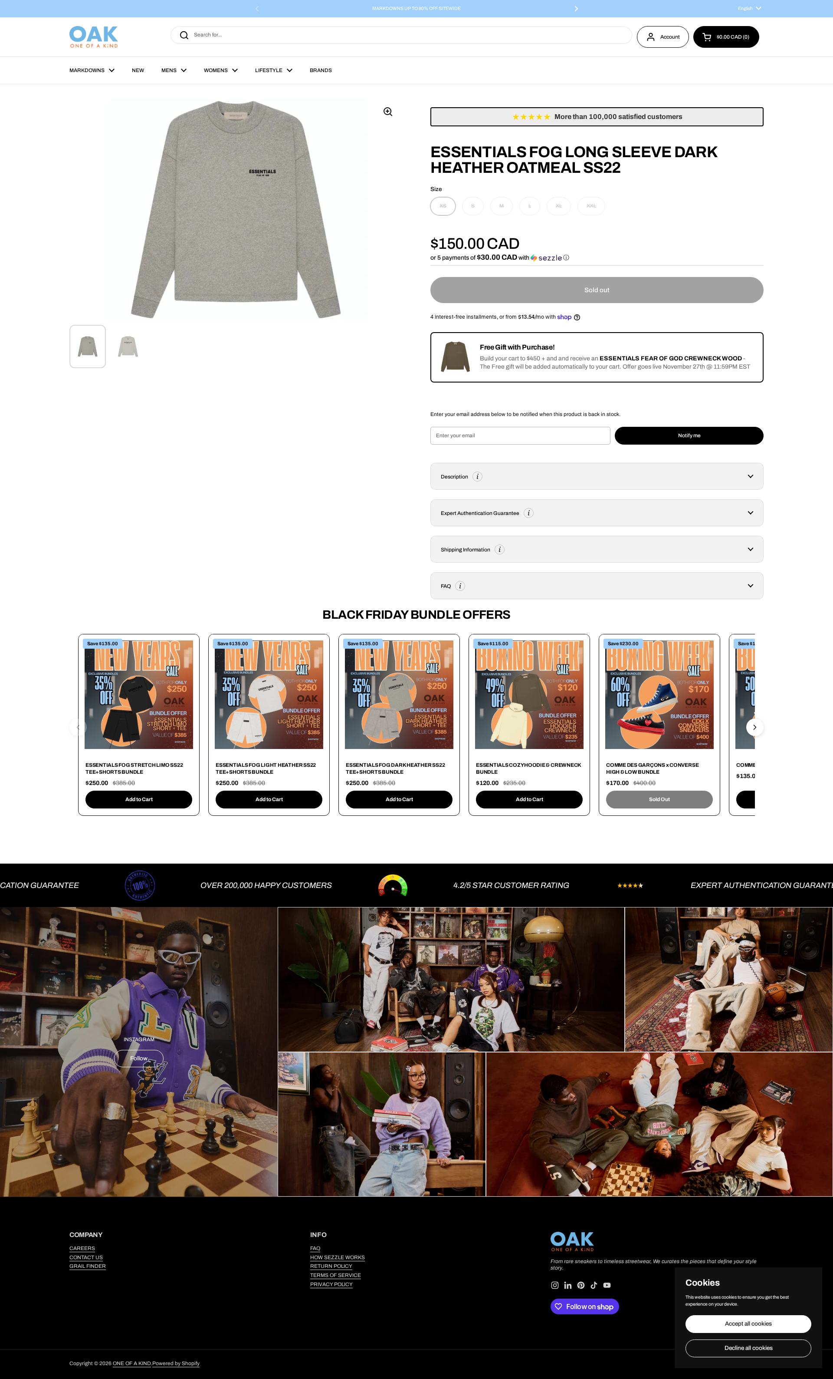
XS (442, 206)
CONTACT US (86, 1257)
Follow (139, 1058)
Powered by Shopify (176, 1363)
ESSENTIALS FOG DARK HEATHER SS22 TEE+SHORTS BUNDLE (395, 768)
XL (559, 206)
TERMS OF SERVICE (335, 1275)
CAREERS (82, 1248)
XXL (591, 206)
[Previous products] (78, 727)
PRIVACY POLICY (331, 1284)
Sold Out (659, 799)
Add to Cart (139, 799)
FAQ (315, 1248)
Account (670, 37)
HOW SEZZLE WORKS (337, 1257)
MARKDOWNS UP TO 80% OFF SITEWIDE (416, 9)
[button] (726, 37)
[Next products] (755, 727)
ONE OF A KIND (132, 1363)
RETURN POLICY (331, 1266)
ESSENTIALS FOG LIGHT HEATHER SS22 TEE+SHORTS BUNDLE (266, 768)
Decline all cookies (749, 1348)
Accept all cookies (748, 1323)
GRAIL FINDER (87, 1266)
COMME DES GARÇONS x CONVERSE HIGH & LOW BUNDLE (652, 768)
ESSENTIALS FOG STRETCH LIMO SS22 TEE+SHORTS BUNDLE (134, 768)
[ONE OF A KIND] (93, 37)
